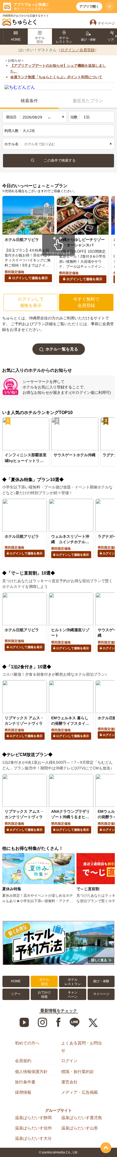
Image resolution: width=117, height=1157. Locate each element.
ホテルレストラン (72, 982)
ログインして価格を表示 (30, 278)
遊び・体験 (88, 39)
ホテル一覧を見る (61, 349)
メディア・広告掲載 (79, 1092)
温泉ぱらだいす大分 (33, 1138)
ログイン (69, 1060)
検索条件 (29, 100)
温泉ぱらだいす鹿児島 (81, 1117)
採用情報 (23, 1092)
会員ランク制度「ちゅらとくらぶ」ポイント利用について (56, 77)
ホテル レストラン (64, 40)
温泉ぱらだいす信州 (33, 1128)
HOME (16, 39)
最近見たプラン (88, 100)
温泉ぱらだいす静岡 (33, 1117)
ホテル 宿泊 (40, 40)
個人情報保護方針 (31, 1071)
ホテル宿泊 (44, 982)
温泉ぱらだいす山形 (79, 1128)
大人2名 (29, 131)
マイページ (101, 994)
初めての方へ (27, 1043)
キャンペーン (73, 994)
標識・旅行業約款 (77, 1071)
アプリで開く (89, 6)
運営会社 (69, 1082)
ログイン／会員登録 (77, 50)
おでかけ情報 (44, 994)
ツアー (16, 994)
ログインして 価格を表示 (31, 302)
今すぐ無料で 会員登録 (86, 302)
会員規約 (23, 1060)
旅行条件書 (25, 1082)
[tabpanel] (28, 241)
